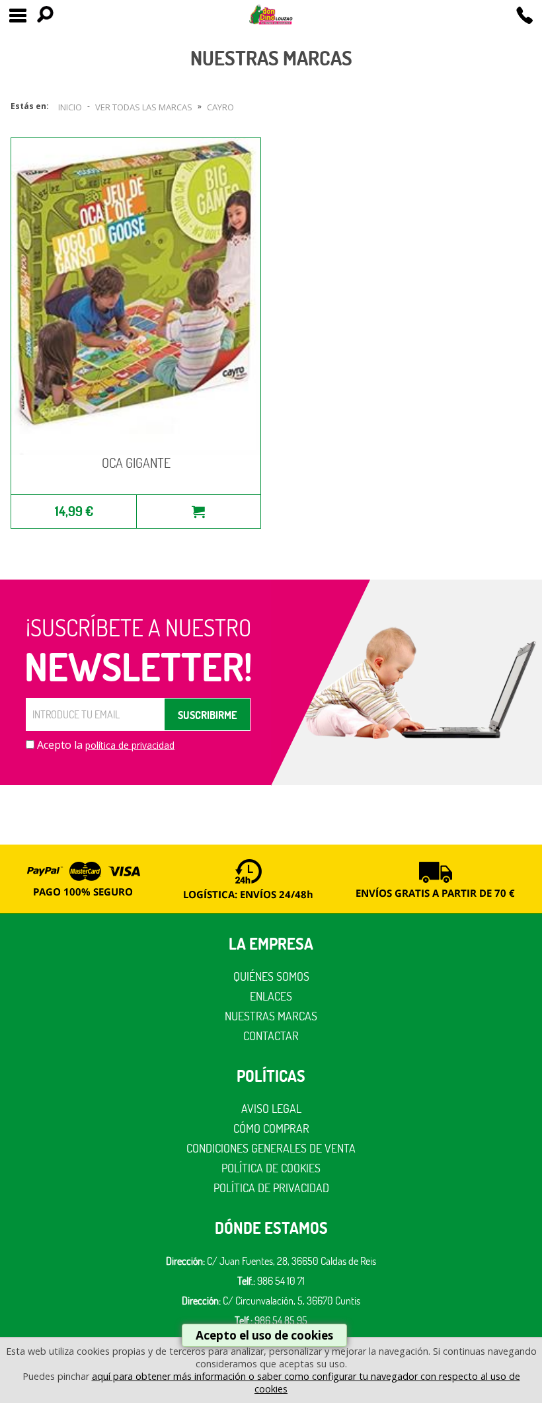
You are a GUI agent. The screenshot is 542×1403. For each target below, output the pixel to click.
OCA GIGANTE (136, 463)
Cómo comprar (271, 1128)
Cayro (220, 107)
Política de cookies (271, 1168)
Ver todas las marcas (143, 107)
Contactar (271, 1035)
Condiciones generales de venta (271, 1148)
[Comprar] (198, 511)
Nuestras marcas (271, 1016)
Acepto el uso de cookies (264, 1335)
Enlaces (271, 996)
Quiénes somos (271, 976)
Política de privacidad (271, 1187)
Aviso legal (271, 1108)
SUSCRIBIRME (207, 715)
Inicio (70, 107)
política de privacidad (129, 745)
